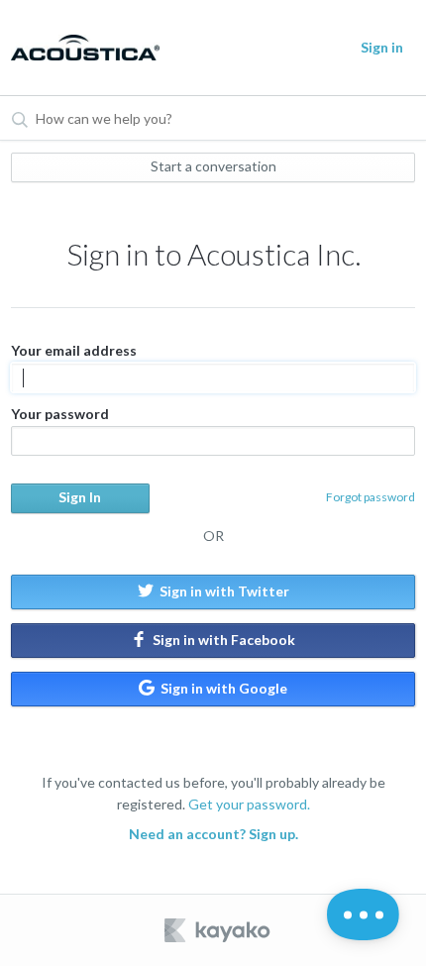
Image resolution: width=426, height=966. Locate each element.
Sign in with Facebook (222, 639)
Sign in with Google (222, 688)
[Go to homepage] (85, 48)
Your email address (74, 350)
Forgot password (370, 496)
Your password (60, 413)
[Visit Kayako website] (218, 930)
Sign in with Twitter (223, 591)
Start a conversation (213, 166)
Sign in (382, 47)
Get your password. (249, 804)
